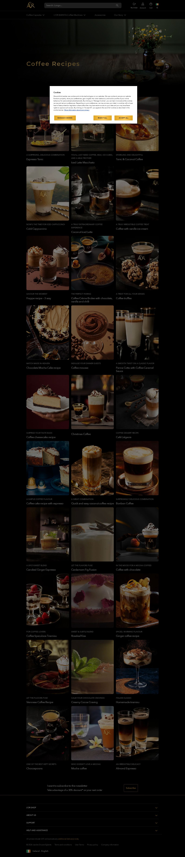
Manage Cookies (65, 118)
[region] (93, 105)
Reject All (102, 118)
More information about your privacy (76, 110)
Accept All (124, 118)
